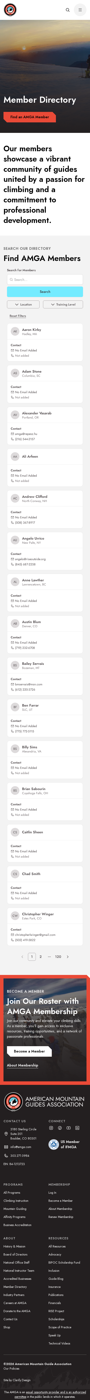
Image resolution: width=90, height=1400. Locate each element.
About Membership (60, 1209)
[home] (10, 10)
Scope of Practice (59, 1327)
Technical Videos (59, 1343)
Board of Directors (15, 1254)
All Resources (57, 1246)
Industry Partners (13, 1295)
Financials (54, 1303)
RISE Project (56, 1311)
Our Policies (11, 1368)
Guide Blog (55, 1279)
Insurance (54, 1287)
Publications (55, 1295)
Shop (6, 1327)
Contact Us (10, 1319)
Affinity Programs (14, 1217)
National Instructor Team (18, 1270)
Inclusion (53, 1270)
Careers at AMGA (14, 1303)
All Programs (11, 1192)
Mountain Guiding (14, 1209)
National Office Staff (16, 1262)
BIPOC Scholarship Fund (64, 1262)
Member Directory (15, 1287)
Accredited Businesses (17, 1279)
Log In (52, 1192)
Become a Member (60, 1201)
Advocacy (54, 1254)
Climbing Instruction (15, 1201)
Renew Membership (60, 1217)
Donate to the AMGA (16, 1311)
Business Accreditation (17, 1225)
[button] (68, 10)
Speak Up (54, 1335)
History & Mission (14, 1246)
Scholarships (56, 1319)
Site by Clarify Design (17, 1380)
